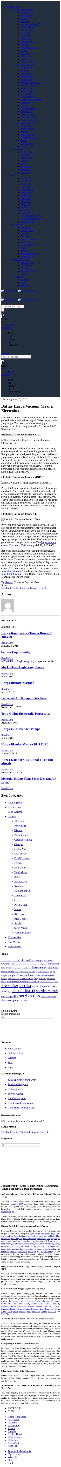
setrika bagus (39, 986)
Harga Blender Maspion (17, 682)
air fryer (56, 1241)
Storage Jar (26, 79)
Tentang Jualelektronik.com (22, 1079)
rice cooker (9, 986)
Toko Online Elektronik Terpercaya (25, 713)
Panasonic (5, 1309)
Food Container (29, 239)
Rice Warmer (14, 942)
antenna (13, 1251)
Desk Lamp (27, 30)
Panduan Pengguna (18, 1084)
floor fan (28, 1246)
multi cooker (6, 1244)
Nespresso (48, 1306)
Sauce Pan (26, 166)
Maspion (4, 1306)
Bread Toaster (28, 96)
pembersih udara (19, 981)
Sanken (56, 1309)
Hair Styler (26, 268)
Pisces (19, 1309)
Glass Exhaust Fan (30, 218)
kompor (12, 975)
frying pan (49, 1244)
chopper (10, 1246)
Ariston (24, 279)
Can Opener (27, 230)
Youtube (24, 1132)
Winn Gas (52, 1311)
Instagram (34, 1132)
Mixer (24, 131)
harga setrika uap (25, 971)
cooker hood (12, 1241)
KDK (24, 282)
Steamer (25, 169)
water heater (22, 1251)
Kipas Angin (20, 881)
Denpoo (46, 1301)
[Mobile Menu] (2, 297)
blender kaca (14, 964)
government (50, 1209)
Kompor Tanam (22, 890)
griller (3, 1246)
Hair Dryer (26, 265)
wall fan (50, 1236)
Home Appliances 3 (24, 123)
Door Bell (26, 38)
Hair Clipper (27, 262)
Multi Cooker (28, 134)
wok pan (35, 1236)
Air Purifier (27, 15)
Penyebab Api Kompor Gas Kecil (24, 698)
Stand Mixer (20, 928)
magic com (40, 978)
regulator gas (39, 1246)
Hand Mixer (20, 872)
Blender (25, 21)
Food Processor (29, 117)
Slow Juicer (27, 76)
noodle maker (17, 1244)
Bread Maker (27, 94)
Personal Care (21, 259)
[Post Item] (19, 661)
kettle (16, 1236)
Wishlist (12, 1057)
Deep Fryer (27, 111)
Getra (20, 1304)
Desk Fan (26, 192)
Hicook (26, 1304)
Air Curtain (27, 181)
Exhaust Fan (14, 807)
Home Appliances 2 (24, 65)
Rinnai (41, 1309)
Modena (39, 1306)
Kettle (24, 50)
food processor (7, 968)
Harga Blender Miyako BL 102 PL (25, 744)
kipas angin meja (52, 1246)
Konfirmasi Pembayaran (20, 1103)
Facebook (6, 588)
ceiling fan (55, 1249)
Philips (13, 1309)
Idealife (34, 1304)
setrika (25, 985)
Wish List (13, 1457)
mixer (3, 1249)
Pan (23, 163)
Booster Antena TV (31, 24)
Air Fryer (25, 12)
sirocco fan (28, 1249)
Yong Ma (5, 1314)
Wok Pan (25, 172)
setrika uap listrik (48, 996)
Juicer (17, 876)
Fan (16, 175)
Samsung (48, 1309)
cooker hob (41, 1238)
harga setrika (42, 967)
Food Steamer (28, 114)
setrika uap (29, 995)
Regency (34, 1309)
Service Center (15, 1093)
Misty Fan (26, 198)
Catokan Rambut (23, 839)
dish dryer (35, 964)
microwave (51, 979)
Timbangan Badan (30, 82)
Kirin (47, 1304)
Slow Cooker (27, 146)
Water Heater (27, 88)
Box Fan (25, 186)
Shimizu (22, 1311)
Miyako (25, 285)
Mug (23, 247)
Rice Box (26, 73)
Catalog (18, 276)
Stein (29, 1311)
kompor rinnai (13, 979)
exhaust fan (54, 963)
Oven (24, 59)
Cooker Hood (28, 27)
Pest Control (27, 62)
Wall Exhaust (27, 221)
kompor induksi (41, 975)
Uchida (44, 1311)
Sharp (15, 1311)
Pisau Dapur (20, 904)
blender (5, 963)
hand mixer (27, 968)
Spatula (24, 250)
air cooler (16, 961)
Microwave (27, 56)
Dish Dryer (26, 33)
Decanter (25, 236)
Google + (35, 588)
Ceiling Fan (27, 189)
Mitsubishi (22, 1306)
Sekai (9, 1311)
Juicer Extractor (29, 47)
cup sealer (37, 1249)
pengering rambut (46, 982)
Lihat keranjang (7, 326)
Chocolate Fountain (31, 99)
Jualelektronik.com (11, 571)
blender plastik (25, 964)
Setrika (17, 923)
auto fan (19, 1249)
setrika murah (47, 990)
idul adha (41, 972)
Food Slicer (27, 242)
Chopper (25, 102)
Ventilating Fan (22, 210)
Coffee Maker (28, 108)
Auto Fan (26, 184)
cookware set (29, 1241)
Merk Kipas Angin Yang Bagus (22, 667)
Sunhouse (36, 1311)
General (9, 582)
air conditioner (6, 961)
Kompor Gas (14, 937)
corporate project (7, 1212)
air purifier (27, 960)
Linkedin (44, 1132)
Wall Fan (25, 207)
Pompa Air (26, 67)
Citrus (24, 105)
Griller (24, 160)
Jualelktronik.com (10, 574)
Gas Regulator (28, 120)
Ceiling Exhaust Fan (31, 216)
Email (44, 588)
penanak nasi (33, 981)
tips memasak (19, 1000)
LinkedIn (24, 588)
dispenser (39, 1241)
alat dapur (38, 960)
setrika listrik (23, 990)
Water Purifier (28, 91)
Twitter (15, 588)
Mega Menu (14, 6)
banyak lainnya (47, 1251)
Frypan (18, 863)
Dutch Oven (27, 152)
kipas (47, 972)
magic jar (9, 1236)
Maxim (13, 1306)
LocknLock (54, 1304)
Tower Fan (26, 204)
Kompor (25, 53)
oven (9, 981)
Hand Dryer (27, 41)
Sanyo (3, 1311)
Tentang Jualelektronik (19, 1451)
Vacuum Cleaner (29, 85)
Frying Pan (26, 157)
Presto (24, 140)
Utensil (18, 224)
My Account (14, 1048)
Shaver (24, 274)
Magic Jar (26, 126)
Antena (24, 18)
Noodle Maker (28, 137)
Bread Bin (26, 227)
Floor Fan (26, 195)
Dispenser (26, 36)
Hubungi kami (15, 1089)
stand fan (42, 1236)
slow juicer (6, 1000)
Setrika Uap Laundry (16, 652)
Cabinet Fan (27, 213)
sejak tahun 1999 (16, 1204)
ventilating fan (16, 1238)
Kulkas (24, 70)
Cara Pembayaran (17, 1098)
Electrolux (55, 1301)
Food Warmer (28, 245)
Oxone (56, 1306)
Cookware (19, 149)
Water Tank (27, 256)
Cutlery (24, 233)
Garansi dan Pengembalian (21, 1107)
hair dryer (18, 968)
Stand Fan (26, 201)
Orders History (15, 1053)
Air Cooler (26, 178)
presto (56, 982)
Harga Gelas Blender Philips (20, 729)
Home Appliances (23, 9)
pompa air (5, 1251)
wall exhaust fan (29, 1238)
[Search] (2, 310)
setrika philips (10, 996)
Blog (10, 1067)
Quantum (26, 1309)
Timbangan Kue (29, 253)
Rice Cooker (27, 143)
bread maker (29, 1244)
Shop (10, 1062)
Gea (14, 1304)
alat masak (48, 960)
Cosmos (38, 1301)
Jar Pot (24, 44)
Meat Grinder (28, 128)
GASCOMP (6, 1304)
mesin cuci (11, 1249)
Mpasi (3, 982)
